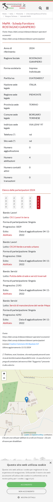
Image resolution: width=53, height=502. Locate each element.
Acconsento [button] (26, 484)
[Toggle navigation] (40, 8)
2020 (6, 202)
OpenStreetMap (37, 434)
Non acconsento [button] (26, 491)
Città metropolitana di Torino (36, 14)
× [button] (50, 463)
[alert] (26, 481)
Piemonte (19, 14)
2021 (14, 202)
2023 (30, 202)
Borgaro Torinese (11, 16)
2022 (22, 202)
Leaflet (26, 434)
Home (4, 14)
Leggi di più (29, 478)
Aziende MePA (25, 16)
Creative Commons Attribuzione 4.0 (23, 344)
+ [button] (4, 373)
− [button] (4, 378)
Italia (11, 14)
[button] (27, 497)
